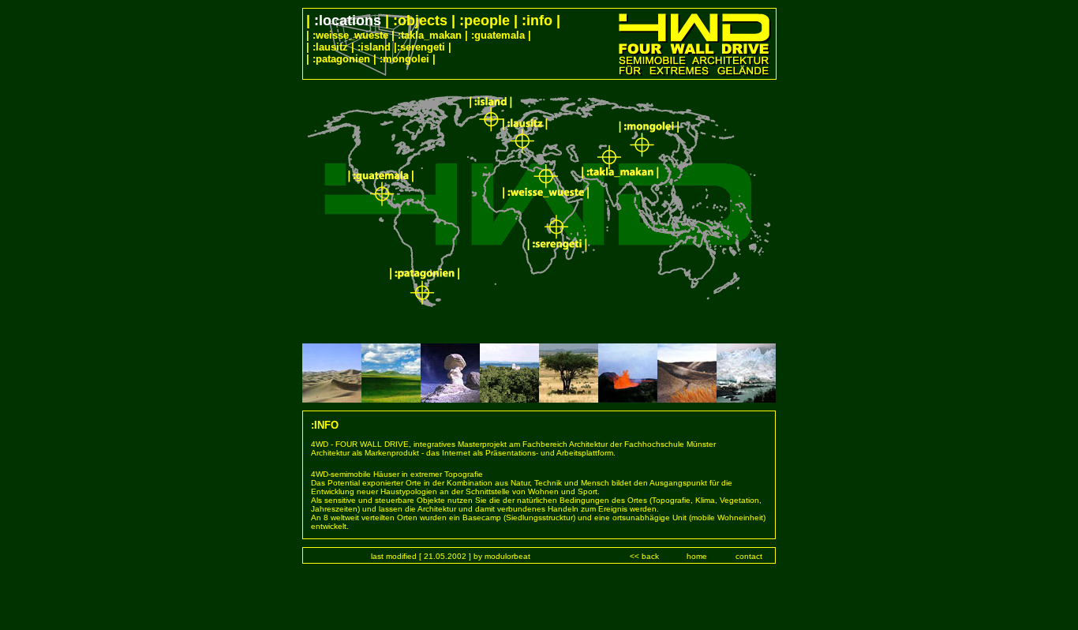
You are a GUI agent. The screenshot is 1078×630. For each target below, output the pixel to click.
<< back (644, 556)
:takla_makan (430, 35)
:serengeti (421, 47)
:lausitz (330, 47)
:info (537, 20)
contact (749, 556)
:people (486, 20)
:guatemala (498, 35)
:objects (422, 20)
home (697, 556)
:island (374, 47)
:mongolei (404, 59)
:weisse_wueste (350, 35)
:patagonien (339, 59)
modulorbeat (507, 556)
